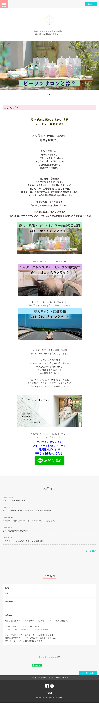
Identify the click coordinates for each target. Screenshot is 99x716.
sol (49, 693)
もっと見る (90, 551)
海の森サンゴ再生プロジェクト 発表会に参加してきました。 (30, 520)
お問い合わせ (91, 4)
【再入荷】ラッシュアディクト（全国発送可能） (24, 541)
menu (4, 6)
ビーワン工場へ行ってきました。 (17, 500)
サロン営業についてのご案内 (15, 531)
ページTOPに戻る (88, 673)
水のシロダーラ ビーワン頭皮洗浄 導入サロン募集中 (27, 510)
